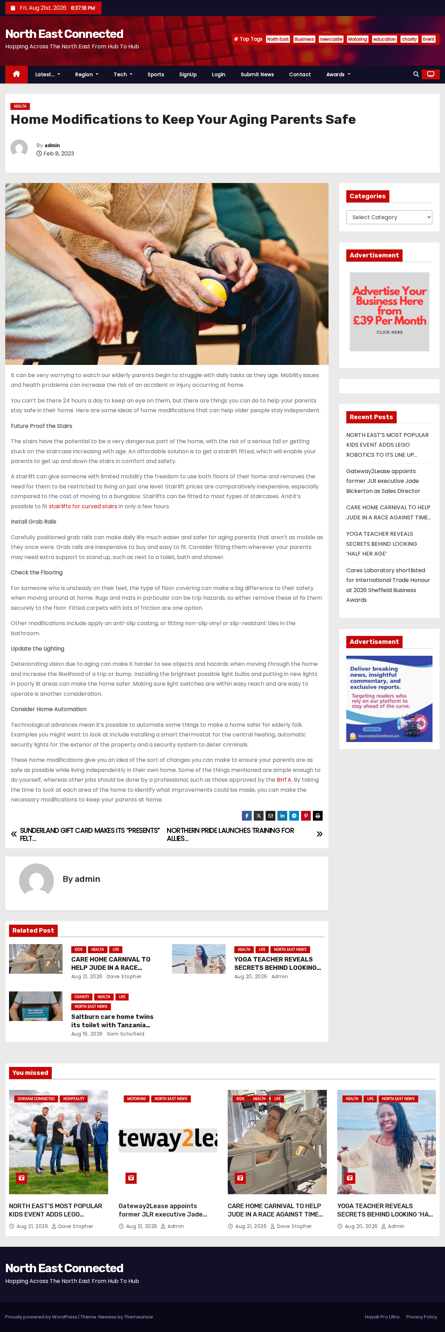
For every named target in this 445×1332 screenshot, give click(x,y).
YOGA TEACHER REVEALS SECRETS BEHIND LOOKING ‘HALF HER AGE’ (275, 968)
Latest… (45, 74)
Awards (336, 74)
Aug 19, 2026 (87, 1033)
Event (428, 39)
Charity (82, 996)
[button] (416, 74)
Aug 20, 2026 (250, 976)
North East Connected (64, 34)
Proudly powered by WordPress (41, 1317)
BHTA (284, 780)
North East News (290, 949)
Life (116, 949)
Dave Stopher (123, 976)
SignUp (188, 74)
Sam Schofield (124, 1033)
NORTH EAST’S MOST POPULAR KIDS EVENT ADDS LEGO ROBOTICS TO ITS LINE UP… (387, 445)
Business (304, 39)
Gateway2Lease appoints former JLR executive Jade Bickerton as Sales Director (383, 481)
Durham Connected (36, 1098)
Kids (79, 949)
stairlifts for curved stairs (83, 506)
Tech (121, 74)
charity (409, 39)
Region (85, 74)
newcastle (331, 39)
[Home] (16, 74)
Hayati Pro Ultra (382, 1317)
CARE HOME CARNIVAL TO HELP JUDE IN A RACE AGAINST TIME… (111, 968)
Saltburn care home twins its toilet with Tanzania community (112, 1025)
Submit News (257, 74)
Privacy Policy (421, 1317)
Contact (300, 74)
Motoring (357, 39)
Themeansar (138, 1317)
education (384, 39)
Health (20, 106)
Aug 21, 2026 (87, 976)
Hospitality (73, 1098)
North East (278, 39)
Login (219, 74)
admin (52, 146)
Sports (156, 74)
